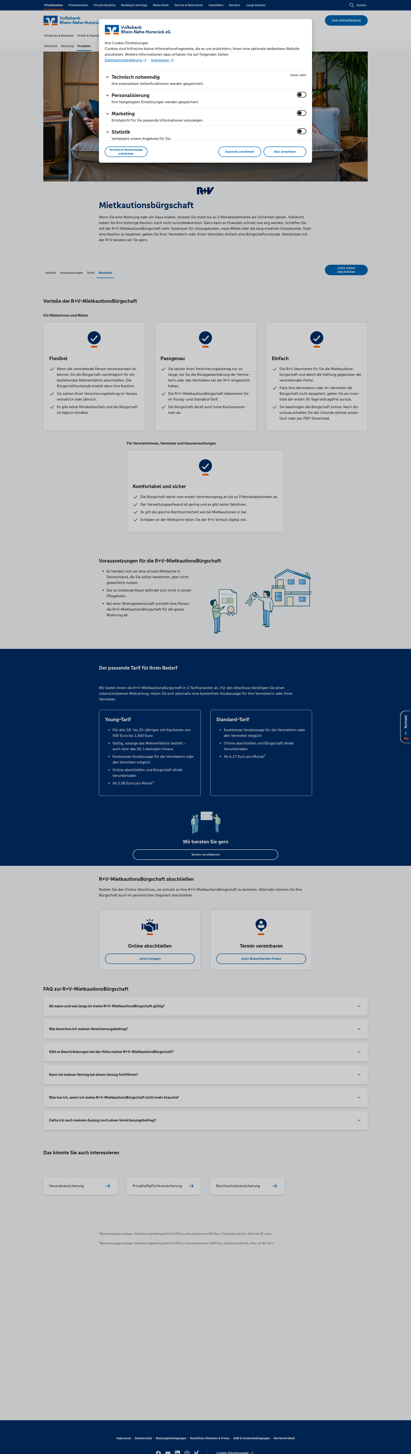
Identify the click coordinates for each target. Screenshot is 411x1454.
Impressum (160, 60)
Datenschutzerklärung (124, 60)
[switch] (301, 95)
